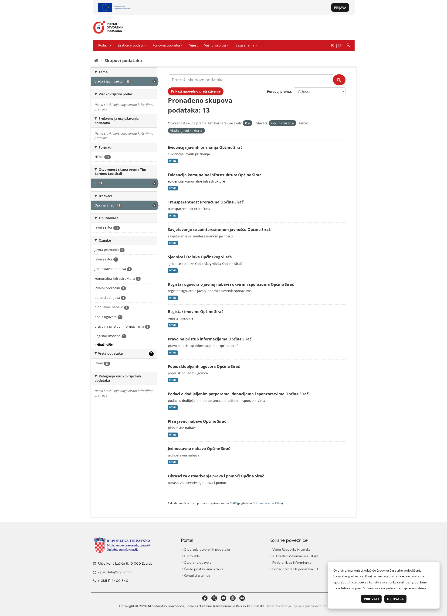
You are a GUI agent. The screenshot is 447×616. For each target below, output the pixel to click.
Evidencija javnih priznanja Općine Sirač (205, 147)
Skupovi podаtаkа (123, 60)
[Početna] (96, 60)
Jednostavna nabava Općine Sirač (199, 448)
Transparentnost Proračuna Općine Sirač (206, 202)
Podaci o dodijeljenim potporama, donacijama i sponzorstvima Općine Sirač (238, 393)
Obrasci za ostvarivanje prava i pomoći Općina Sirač (216, 476)
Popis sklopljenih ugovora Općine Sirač (204, 366)
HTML (172, 161)
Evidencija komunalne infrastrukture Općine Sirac (214, 174)
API (234, 503)
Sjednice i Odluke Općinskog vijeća (200, 257)
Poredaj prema (279, 91)
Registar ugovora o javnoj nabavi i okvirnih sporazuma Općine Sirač (231, 284)
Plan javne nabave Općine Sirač (197, 421)
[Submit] (339, 79)
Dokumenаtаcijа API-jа (267, 503)
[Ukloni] (249, 123)
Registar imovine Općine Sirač (195, 311)
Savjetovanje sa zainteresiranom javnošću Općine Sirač (219, 229)
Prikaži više (104, 345)
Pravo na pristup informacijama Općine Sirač (209, 339)
